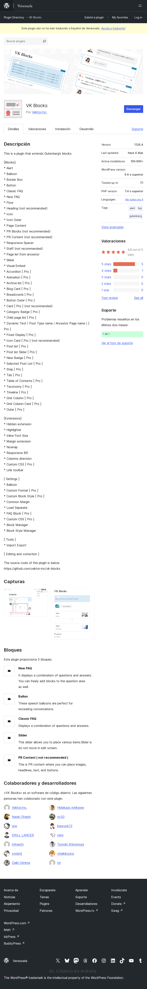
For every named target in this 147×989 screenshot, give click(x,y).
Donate (118, 904)
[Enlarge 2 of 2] (89, 593)
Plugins (44, 904)
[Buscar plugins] (44, 41)
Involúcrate (119, 890)
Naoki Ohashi (21, 817)
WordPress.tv (86, 911)
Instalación (62, 129)
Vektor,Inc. (39, 112)
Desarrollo (86, 129)
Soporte (137, 129)
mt (59, 863)
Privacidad (11, 911)
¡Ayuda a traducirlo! (113, 28)
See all (138, 298)
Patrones (46, 911)
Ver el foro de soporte (117, 343)
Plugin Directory (14, 17)
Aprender (81, 890)
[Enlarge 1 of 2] (42, 593)
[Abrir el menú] (141, 5)
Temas (44, 897)
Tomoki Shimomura (70, 844)
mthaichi (18, 844)
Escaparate (48, 890)
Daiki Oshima (21, 863)
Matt (9, 930)
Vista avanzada (112, 227)
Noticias (9, 897)
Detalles (13, 129)
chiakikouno (65, 853)
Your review (109, 298)
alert (132, 208)
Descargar (134, 109)
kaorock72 (64, 826)
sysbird (17, 853)
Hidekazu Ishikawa (70, 807)
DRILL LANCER (23, 835)
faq (140, 208)
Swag (117, 911)
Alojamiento (12, 904)
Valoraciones (37, 129)
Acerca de (11, 890)
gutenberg (136, 216)
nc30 (61, 817)
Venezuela (20, 961)
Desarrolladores (86, 904)
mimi (60, 835)
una (14, 826)
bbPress (11, 937)
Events (116, 897)
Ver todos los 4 (134, 199)
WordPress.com (17, 923)
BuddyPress (14, 943)
